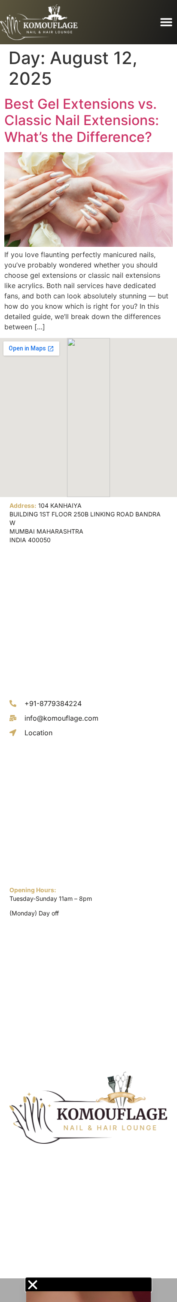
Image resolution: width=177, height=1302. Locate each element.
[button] (88, 1284)
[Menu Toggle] (166, 21)
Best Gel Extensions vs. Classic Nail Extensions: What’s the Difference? (81, 120)
